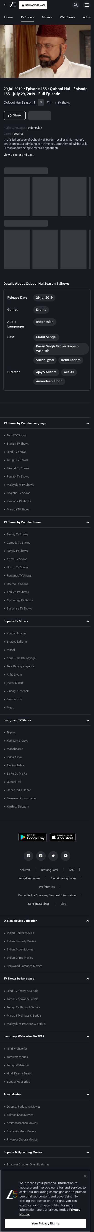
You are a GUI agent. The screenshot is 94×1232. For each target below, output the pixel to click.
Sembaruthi (14, 699)
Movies (47, 17)
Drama (18, 132)
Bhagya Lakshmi (17, 642)
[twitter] (51, 856)
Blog (61, 904)
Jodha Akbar (14, 757)
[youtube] (64, 856)
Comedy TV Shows (18, 543)
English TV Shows (18, 444)
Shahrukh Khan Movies (21, 1131)
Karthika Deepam (18, 807)
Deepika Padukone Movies (23, 1107)
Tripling (11, 732)
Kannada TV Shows (19, 501)
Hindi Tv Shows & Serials (22, 991)
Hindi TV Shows (16, 452)
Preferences (45, 887)
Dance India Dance (19, 790)
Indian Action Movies (20, 949)
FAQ (69, 870)
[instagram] (39, 856)
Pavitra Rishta (15, 765)
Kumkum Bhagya (17, 741)
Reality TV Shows (17, 534)
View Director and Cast (19, 153)
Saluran (23, 870)
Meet (10, 708)
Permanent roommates (22, 798)
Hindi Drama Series (19, 1073)
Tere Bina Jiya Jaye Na (20, 666)
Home (8, 17)
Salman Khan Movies (20, 1115)
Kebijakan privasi (27, 878)
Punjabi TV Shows (18, 477)
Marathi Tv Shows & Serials (24, 1016)
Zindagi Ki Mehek (18, 691)
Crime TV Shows (17, 559)
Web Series (67, 17)
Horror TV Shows (17, 567)
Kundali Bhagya (16, 633)
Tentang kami (47, 870)
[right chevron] (9, 194)
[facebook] (27, 856)
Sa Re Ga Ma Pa (17, 774)
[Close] (85, 1176)
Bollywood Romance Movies (24, 966)
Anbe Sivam (14, 675)
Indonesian (35, 126)
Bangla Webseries (18, 1082)
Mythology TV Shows (20, 600)
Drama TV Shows (18, 584)
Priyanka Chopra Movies (22, 1140)
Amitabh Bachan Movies (22, 1123)
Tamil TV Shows (16, 435)
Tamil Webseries (17, 1057)
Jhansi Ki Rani (15, 683)
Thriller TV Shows (18, 592)
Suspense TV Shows (19, 609)
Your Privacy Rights (45, 1223)
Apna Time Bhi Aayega (21, 658)
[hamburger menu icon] (86, 5)
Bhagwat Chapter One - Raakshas (28, 1164)
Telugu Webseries (18, 1065)
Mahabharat (15, 749)
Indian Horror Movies (20, 933)
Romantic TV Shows (19, 576)
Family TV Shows (17, 551)
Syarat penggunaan (61, 878)
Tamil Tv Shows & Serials (22, 999)
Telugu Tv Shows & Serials (23, 1007)
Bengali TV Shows (18, 468)
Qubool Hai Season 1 (19, 100)
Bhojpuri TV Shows (18, 493)
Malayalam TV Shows (20, 485)
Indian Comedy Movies (21, 941)
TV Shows (27, 17)
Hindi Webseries (17, 1049)
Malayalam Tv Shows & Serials (26, 1024)
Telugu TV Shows (17, 460)
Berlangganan (35, 5)
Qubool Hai (14, 782)
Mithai (11, 650)
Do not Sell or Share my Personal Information (45, 895)
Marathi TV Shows (18, 509)
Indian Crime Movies (20, 958)
